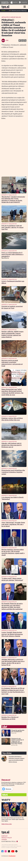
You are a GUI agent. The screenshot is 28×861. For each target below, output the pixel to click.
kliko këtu (19, 784)
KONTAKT (4, 836)
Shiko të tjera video (6, 824)
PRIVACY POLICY (6, 837)
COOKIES (4, 839)
